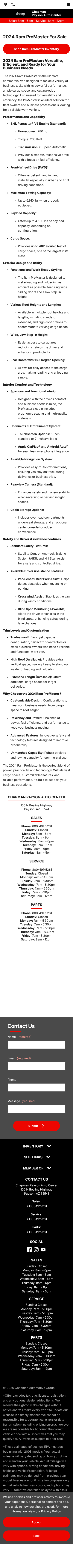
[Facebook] (29, 1250)
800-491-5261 (42, 826)
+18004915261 (37, 1206)
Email (19, 1058)
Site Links (33, 1157)
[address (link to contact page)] (5, 4)
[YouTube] (43, 1250)
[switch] (68, 4)
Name (19, 1037)
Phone (11, 1079)
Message (21, 1101)
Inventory (33, 1146)
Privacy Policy (51, 1511)
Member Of (33, 1168)
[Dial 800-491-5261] (13, 4)
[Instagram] (36, 1250)
